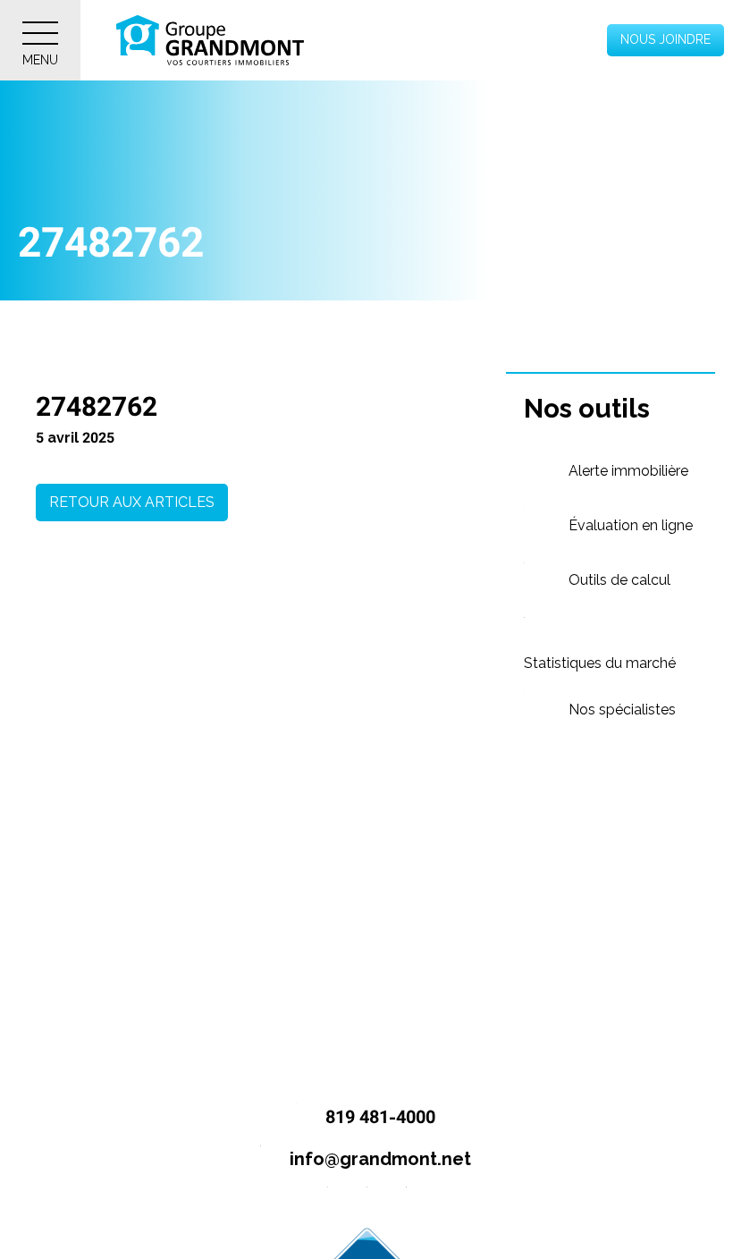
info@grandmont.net (378, 1159)
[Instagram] (367, 1201)
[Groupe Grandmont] (210, 40)
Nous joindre (665, 39)
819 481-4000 (378, 1117)
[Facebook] (327, 1201)
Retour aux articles (132, 502)
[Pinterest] (406, 1201)
